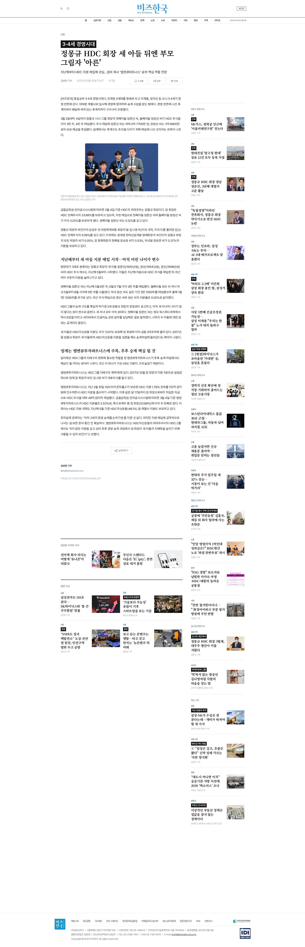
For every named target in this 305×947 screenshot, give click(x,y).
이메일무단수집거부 (149, 921)
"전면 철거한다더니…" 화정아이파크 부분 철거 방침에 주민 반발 (208, 609)
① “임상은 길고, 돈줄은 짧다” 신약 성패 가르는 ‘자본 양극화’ (207, 750)
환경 (196, 20)
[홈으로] (60, 924)
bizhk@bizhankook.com (184, 934)
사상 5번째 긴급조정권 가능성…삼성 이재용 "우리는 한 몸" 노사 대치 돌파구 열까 (206, 321)
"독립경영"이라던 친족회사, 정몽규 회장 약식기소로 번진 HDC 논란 (206, 217)
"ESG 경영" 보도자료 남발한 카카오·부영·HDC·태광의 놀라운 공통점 (205, 579)
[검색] (67, 8)
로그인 (241, 8)
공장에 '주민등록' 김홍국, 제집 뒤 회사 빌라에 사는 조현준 (208, 517)
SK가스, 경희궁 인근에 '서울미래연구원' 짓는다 (207, 124)
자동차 (174, 20)
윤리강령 (86, 921)
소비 (163, 20)
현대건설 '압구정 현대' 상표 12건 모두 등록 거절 (208, 153)
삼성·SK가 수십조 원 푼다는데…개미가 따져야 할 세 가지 (208, 717)
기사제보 (98, 921)
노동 (152, 20)
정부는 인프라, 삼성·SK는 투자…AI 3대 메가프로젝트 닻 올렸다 (207, 252)
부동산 (131, 20)
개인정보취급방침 (129, 921)
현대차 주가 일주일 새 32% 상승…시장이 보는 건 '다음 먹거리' (206, 481)
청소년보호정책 (169, 921)
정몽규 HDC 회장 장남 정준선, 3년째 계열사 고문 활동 (206, 184)
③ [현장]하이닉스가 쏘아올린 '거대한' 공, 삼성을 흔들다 (205, 356)
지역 (206, 20)
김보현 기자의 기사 (70, 545)
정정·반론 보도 (186, 921)
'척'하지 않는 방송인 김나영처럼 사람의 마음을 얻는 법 (204, 676)
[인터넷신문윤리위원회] (242, 921)
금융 (120, 20)
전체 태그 (209, 921)
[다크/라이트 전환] (61, 9)
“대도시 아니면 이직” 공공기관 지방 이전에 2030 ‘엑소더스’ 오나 (205, 781)
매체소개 (75, 921)
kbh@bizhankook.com (72, 470)
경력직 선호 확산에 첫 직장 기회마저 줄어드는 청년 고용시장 (207, 389)
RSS (198, 921)
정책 (142, 20)
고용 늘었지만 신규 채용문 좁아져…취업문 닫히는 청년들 (205, 450)
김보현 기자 (66, 80)
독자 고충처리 (112, 921)
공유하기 (123, 450)
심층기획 (97, 20)
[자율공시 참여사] (245, 933)
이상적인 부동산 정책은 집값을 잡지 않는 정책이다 (207, 812)
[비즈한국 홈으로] (152, 9)
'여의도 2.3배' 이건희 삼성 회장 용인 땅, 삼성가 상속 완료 (208, 286)
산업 (109, 20)
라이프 (217, 20)
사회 (185, 20)
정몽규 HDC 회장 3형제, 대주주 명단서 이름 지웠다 (208, 643)
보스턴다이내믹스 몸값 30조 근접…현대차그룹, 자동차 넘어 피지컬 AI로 (207, 420)
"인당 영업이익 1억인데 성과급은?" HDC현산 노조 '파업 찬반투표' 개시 (208, 548)
